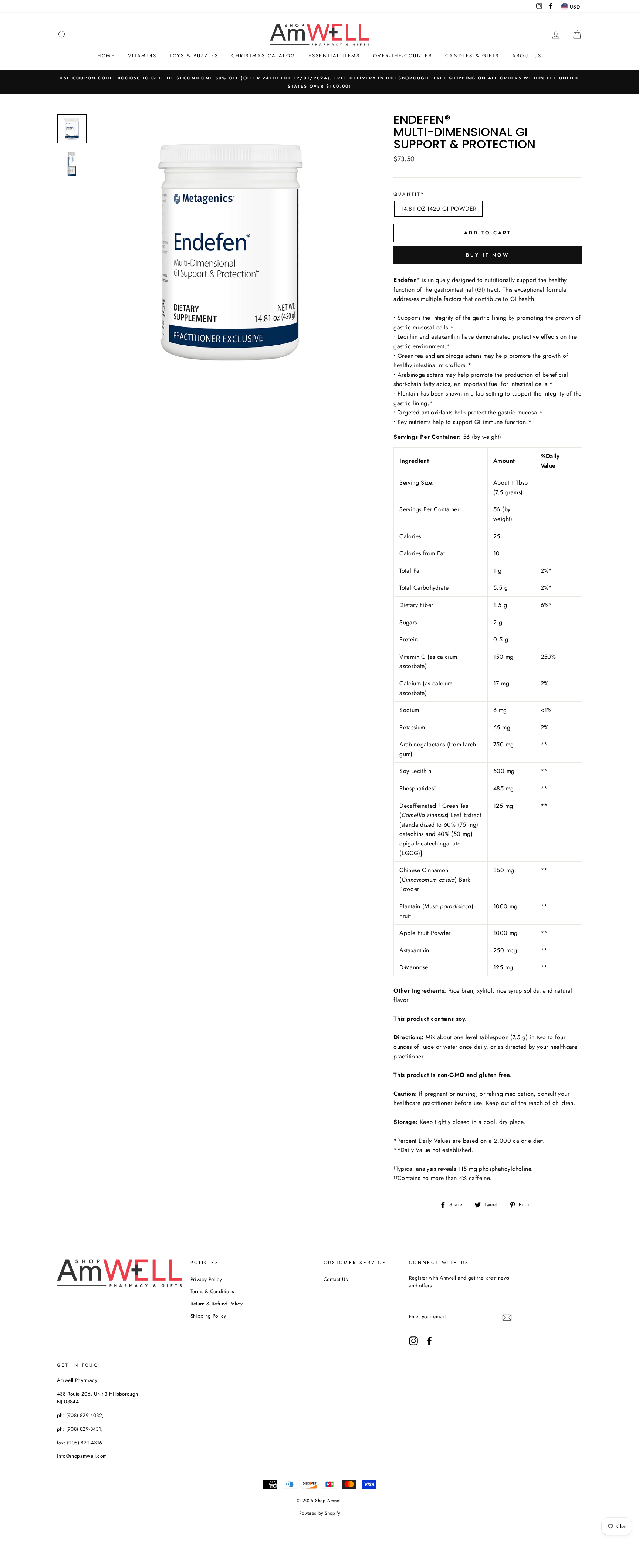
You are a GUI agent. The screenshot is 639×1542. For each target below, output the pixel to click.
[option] (319, 82)
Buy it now (488, 254)
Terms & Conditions (212, 1291)
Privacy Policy (206, 1279)
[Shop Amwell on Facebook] (429, 1340)
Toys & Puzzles (194, 55)
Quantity (409, 194)
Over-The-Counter (402, 55)
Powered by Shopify (319, 1513)
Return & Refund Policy (216, 1303)
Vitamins (142, 55)
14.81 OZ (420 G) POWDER (438, 208)
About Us (527, 55)
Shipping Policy (208, 1315)
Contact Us (336, 1279)
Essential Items (334, 55)
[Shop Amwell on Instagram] (413, 1340)
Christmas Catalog (263, 55)
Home (106, 55)
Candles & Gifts (472, 55)
